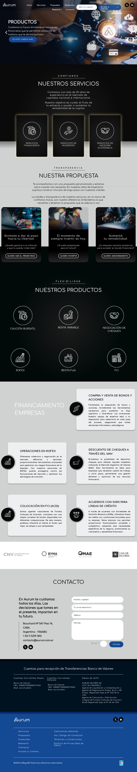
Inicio (29, 5)
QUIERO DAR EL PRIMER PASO (21, 256)
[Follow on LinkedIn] (132, 5)
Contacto (70, 10)
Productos (69, 5)
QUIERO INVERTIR (68, 256)
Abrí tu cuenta (86, 7)
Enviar (116, 644)
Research (56, 10)
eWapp (24, 763)
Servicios (41, 5)
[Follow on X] (127, 5)
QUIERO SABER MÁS (22, 39)
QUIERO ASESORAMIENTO (116, 256)
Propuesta (55, 5)
